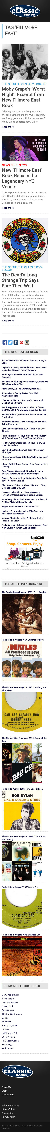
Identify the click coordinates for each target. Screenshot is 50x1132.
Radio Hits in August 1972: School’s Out (21, 935)
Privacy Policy (8, 1117)
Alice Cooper (8, 999)
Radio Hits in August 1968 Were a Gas (20, 887)
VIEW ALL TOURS (10, 995)
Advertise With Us (10, 1105)
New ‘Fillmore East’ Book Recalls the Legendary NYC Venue (22, 178)
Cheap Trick (7, 1006)
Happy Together (9, 1025)
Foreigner (6, 1021)
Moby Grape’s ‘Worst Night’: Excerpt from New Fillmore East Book (23, 97)
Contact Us (7, 1113)
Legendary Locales (32, 84)
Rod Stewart (7, 1048)
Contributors (8, 1094)
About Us (6, 1087)
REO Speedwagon (10, 1041)
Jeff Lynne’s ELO (10, 1033)
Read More (8, 127)
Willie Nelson (8, 1037)
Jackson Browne (10, 1002)
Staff (4, 1091)
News (23, 165)
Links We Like (8, 1109)
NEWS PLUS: (10, 165)
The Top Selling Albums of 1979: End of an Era (24, 592)
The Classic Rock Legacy (22, 269)
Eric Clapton (8, 1010)
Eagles (5, 1018)
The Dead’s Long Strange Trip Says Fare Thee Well (20, 280)
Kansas (5, 1029)
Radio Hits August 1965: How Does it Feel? (22, 789)
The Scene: (9, 84)
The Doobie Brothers (12, 1014)
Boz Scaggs (7, 1044)
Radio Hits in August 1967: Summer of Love (23, 640)
